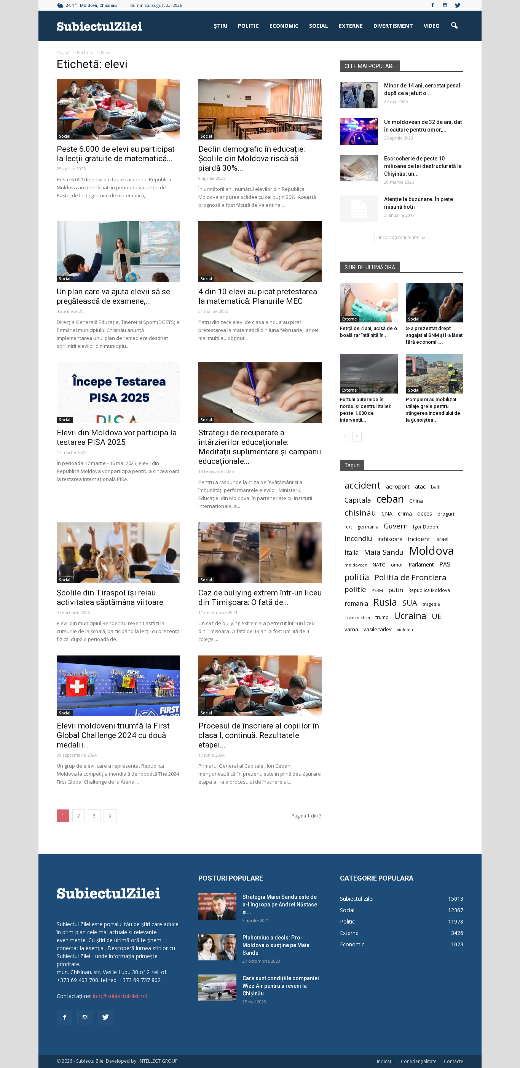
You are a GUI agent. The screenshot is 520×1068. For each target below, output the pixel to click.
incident (419, 539)
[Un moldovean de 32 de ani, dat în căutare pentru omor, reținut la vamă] (359, 131)
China (416, 500)
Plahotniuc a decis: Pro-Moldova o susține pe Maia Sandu (275, 945)
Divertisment (393, 25)
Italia (352, 553)
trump (382, 617)
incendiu (358, 539)
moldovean (356, 565)
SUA (409, 603)
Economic (284, 25)
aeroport (398, 486)
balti (435, 487)
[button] (454, 26)
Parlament (421, 564)
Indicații (385, 1061)
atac (420, 486)
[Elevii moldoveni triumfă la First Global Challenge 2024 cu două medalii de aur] (118, 685)
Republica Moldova (429, 590)
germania (367, 527)
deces (424, 513)
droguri (445, 513)
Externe (351, 25)
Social (318, 25)
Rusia (385, 602)
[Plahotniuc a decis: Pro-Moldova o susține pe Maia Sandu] (217, 947)
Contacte (453, 1061)
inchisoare (390, 539)
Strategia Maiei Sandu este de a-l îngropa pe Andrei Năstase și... (279, 904)
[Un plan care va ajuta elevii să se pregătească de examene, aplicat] (118, 251)
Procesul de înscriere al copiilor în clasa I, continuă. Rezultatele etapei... (258, 735)
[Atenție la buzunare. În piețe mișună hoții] (359, 208)
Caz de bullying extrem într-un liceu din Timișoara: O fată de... (260, 597)
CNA (386, 513)
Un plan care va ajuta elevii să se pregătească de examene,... (113, 296)
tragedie (431, 604)
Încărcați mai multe (399, 237)
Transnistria (357, 617)
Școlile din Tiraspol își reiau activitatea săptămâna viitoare (110, 597)
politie (355, 589)
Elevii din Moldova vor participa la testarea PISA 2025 (117, 437)
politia (357, 577)
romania (356, 604)
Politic (248, 25)
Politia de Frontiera (411, 577)
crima (405, 513)
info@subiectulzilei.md (120, 996)
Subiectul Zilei (356, 898)
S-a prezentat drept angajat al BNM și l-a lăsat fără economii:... (434, 335)
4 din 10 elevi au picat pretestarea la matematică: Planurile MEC (257, 296)
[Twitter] (457, 5)
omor (397, 565)
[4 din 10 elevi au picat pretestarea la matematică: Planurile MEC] (260, 251)
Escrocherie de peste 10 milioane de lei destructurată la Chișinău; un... (423, 166)
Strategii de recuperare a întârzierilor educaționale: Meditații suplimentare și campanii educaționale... (259, 447)
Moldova (431, 551)
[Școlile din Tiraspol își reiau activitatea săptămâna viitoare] (118, 552)
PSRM (377, 590)
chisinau (360, 513)
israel (441, 539)
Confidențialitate (419, 1061)
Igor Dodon (425, 527)
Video (432, 25)
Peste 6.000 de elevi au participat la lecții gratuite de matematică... (116, 153)
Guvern (396, 526)
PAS (444, 564)
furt (348, 527)
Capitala (358, 500)
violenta (405, 629)
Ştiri (220, 25)
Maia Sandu (384, 552)
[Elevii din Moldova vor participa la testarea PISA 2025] (118, 392)
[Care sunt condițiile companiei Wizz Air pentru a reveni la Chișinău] (217, 987)
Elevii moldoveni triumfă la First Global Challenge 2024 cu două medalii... (113, 735)
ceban (390, 499)
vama (351, 629)
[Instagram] (445, 5)
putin (395, 590)
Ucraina (410, 616)
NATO (379, 565)
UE (437, 616)
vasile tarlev (378, 629)
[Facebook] (432, 5)
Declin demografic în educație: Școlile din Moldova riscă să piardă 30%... (251, 158)
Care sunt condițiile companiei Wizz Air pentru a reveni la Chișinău (280, 986)
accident (363, 485)
